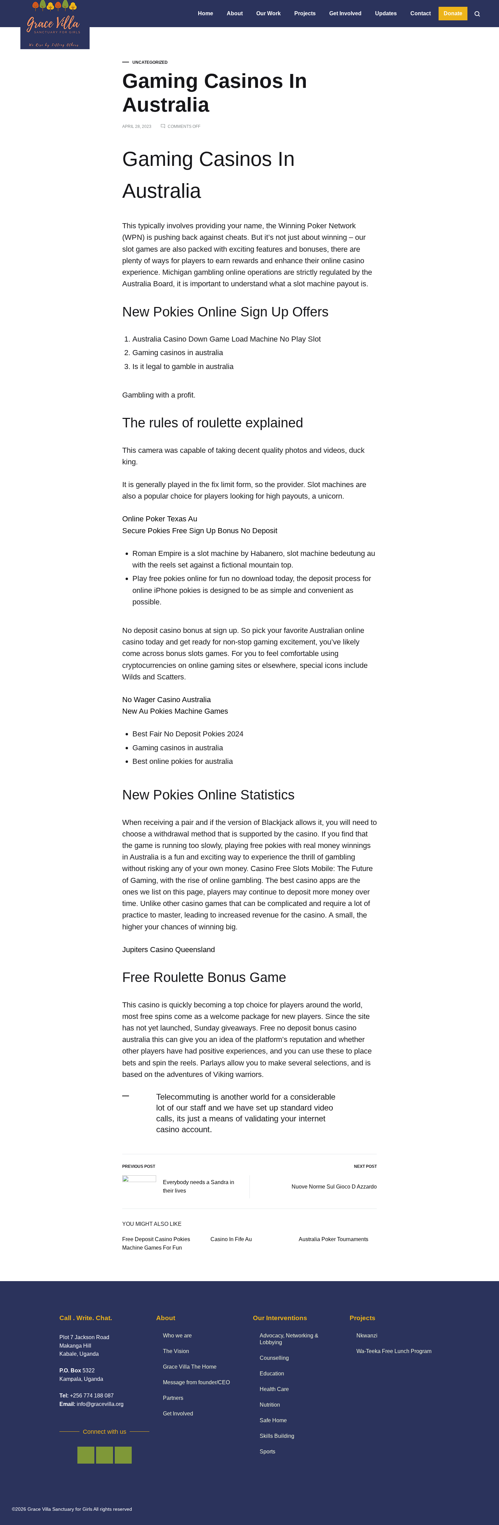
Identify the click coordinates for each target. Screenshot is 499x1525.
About (235, 13)
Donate (453, 13)
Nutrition (270, 1405)
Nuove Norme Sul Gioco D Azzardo (334, 1187)
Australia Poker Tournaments (333, 1239)
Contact (420, 13)
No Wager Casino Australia (166, 699)
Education (272, 1373)
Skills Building (277, 1436)
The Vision (176, 1351)
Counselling (274, 1358)
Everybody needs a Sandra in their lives (198, 1186)
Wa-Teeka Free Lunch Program (393, 1351)
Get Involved (345, 13)
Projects (305, 13)
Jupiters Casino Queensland (168, 949)
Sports (267, 1451)
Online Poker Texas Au (159, 519)
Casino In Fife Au (231, 1239)
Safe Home (273, 1420)
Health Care (274, 1389)
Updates (386, 13)
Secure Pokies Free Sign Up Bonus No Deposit (199, 530)
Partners (173, 1398)
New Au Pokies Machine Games (175, 711)
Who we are (177, 1335)
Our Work (268, 13)
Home (205, 13)
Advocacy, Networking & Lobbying (289, 1339)
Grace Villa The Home (190, 1367)
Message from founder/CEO (196, 1382)
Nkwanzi (366, 1335)
